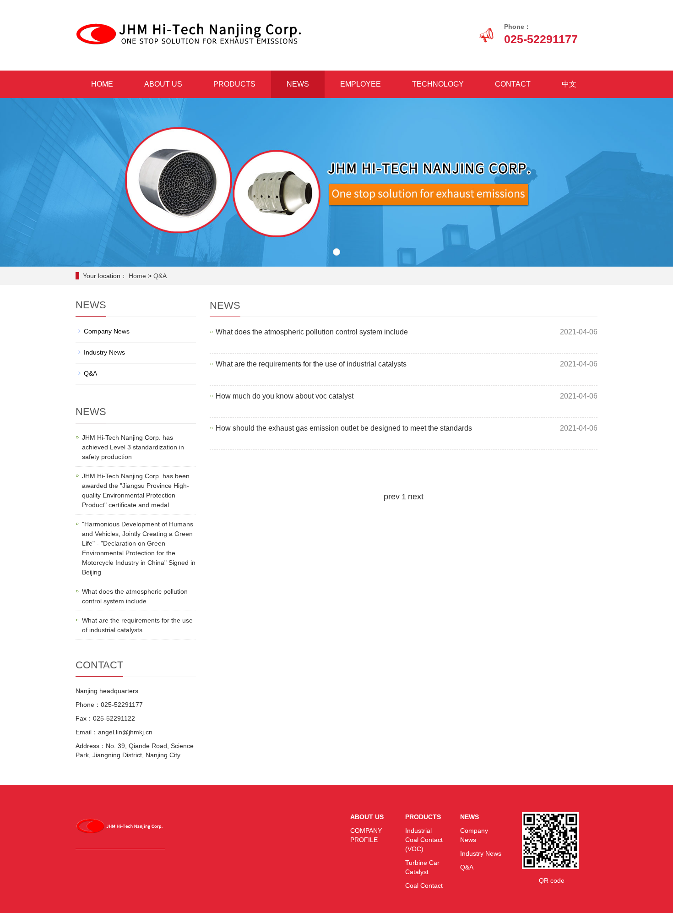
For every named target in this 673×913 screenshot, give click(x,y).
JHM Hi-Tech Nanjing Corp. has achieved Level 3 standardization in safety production (133, 447)
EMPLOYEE (360, 84)
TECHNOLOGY (438, 84)
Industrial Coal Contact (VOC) (424, 840)
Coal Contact (424, 885)
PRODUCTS (234, 84)
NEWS (298, 84)
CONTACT (513, 84)
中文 (569, 84)
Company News (107, 331)
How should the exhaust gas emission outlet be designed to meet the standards (344, 428)
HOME (102, 84)
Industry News (104, 352)
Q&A (160, 275)
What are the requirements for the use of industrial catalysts (311, 364)
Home (137, 275)
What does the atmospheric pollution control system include (312, 332)
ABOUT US (163, 84)
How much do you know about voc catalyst (284, 396)
